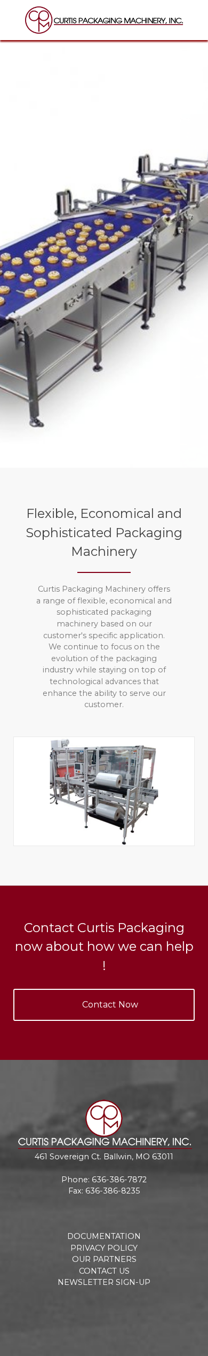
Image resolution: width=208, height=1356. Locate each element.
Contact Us (104, 1271)
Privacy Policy (104, 1248)
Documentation (104, 1236)
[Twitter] (83, 1309)
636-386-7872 (119, 1179)
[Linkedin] (125, 1309)
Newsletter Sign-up (104, 1282)
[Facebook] (62, 1309)
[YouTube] (146, 1309)
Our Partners (104, 1259)
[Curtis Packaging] (104, 20)
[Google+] (104, 1309)
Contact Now (110, 1004)
